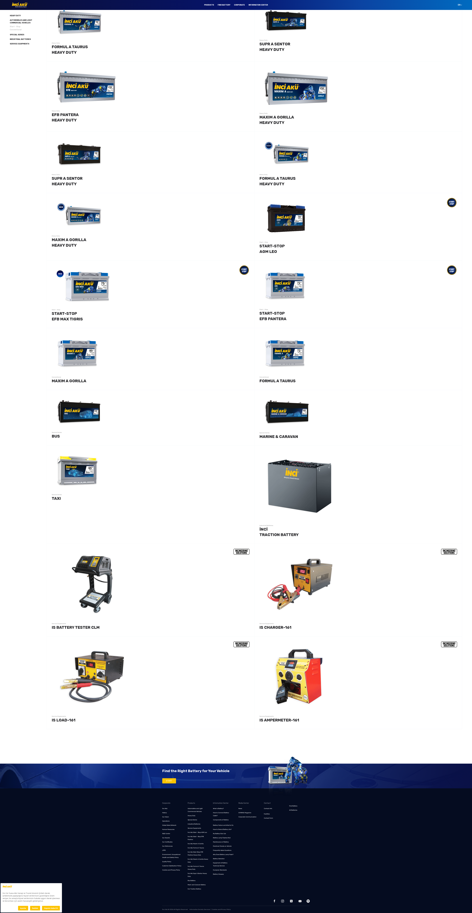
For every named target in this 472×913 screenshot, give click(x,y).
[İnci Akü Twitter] (291, 901)
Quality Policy (166, 861)
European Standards (220, 870)
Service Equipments (19, 44)
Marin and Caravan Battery (197, 885)
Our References (167, 846)
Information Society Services (200, 909)
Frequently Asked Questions (222, 850)
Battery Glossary (218, 874)
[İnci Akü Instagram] (282, 901)
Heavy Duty (15, 16)
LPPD (164, 850)
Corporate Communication (247, 817)
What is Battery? (218, 808)
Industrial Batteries (20, 39)
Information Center (258, 5)
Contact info (268, 808)
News (240, 808)
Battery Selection (219, 859)
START (169, 781)
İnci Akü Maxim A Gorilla (196, 844)
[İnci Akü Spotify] (308, 901)
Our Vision (165, 817)
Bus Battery (191, 880)
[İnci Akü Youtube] (300, 901)
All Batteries (293, 810)
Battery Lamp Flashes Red (221, 838)
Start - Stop (15, 27)
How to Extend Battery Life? (222, 829)
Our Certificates (167, 842)
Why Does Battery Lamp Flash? (223, 854)
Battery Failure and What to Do (223, 825)
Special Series (17, 35)
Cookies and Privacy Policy (171, 870)
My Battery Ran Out (219, 833)
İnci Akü (164, 808)
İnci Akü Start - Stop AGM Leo (197, 832)
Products (209, 5)
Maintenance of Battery (221, 842)
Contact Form (268, 818)
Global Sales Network (169, 825)
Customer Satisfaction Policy (171, 866)
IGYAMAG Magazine (244, 813)
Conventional (16, 30)
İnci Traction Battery (194, 889)
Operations (166, 821)
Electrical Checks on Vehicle (222, 846)
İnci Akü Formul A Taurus (196, 848)
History (164, 813)
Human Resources (168, 829)
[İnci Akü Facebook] (274, 901)
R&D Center (166, 833)
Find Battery (224, 5)
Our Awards (166, 838)
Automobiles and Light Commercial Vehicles (21, 21)
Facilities (267, 814)
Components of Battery (221, 820)
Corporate (239, 5)
